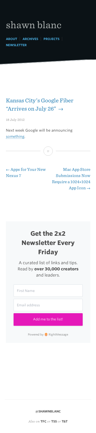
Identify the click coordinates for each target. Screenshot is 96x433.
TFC (43, 421)
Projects (51, 39)
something (15, 136)
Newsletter (16, 45)
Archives (30, 39)
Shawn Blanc (33, 24)
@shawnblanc (48, 411)
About (11, 39)
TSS (54, 421)
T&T (65, 421)
